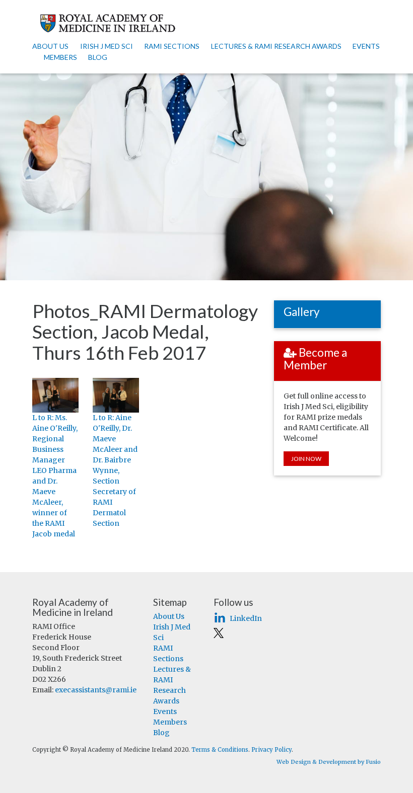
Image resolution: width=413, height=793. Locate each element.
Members (60, 57)
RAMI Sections (171, 46)
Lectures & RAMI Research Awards (276, 46)
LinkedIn (245, 618)
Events (366, 46)
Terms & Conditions (219, 749)
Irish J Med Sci (106, 46)
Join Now (306, 458)
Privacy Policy (271, 749)
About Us (50, 46)
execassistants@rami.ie (95, 689)
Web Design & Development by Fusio (329, 761)
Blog (97, 57)
